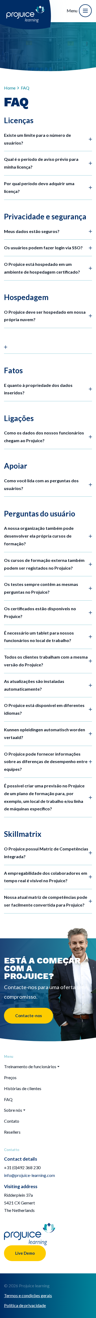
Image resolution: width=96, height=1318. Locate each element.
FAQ (8, 1099)
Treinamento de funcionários (30, 1066)
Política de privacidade (25, 1305)
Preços (10, 1077)
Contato (11, 1120)
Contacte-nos (28, 1015)
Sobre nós (13, 1110)
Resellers (12, 1131)
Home (9, 87)
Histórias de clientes (22, 1088)
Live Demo (25, 1253)
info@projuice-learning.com (29, 1175)
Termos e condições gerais (28, 1295)
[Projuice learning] (25, 10)
